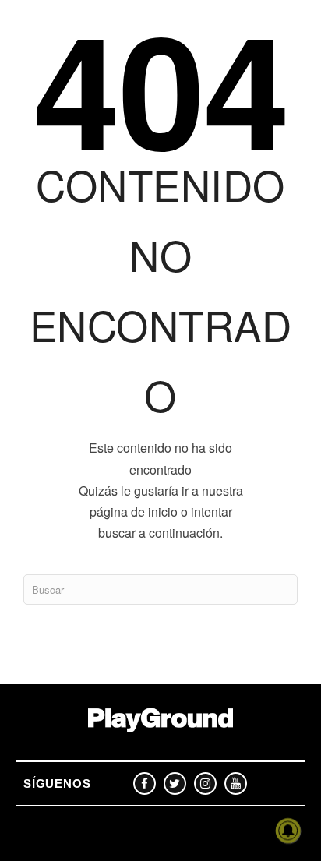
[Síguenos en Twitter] (175, 783)
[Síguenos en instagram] (205, 783)
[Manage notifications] (288, 830)
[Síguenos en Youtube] (235, 783)
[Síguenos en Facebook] (144, 783)
